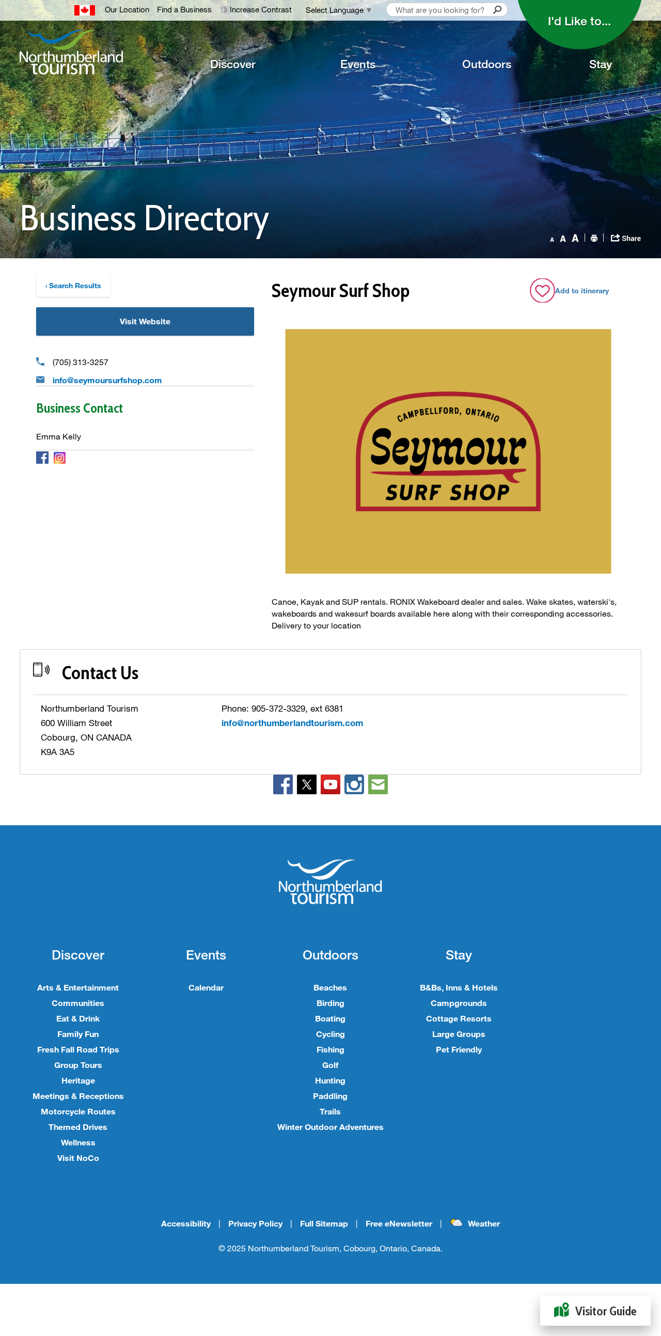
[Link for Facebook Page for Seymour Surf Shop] (42, 457)
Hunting (330, 1080)
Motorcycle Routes (78, 1111)
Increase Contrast (261, 9)
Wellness (78, 1142)
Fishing (330, 1049)
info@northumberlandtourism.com (292, 722)
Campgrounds (459, 1003)
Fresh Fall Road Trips (78, 1049)
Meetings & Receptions (78, 1096)
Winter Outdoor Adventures (330, 1126)
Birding (330, 1003)
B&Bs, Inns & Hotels (459, 987)
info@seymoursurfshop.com (107, 380)
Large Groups (458, 1034)
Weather (484, 1223)
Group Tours (78, 1065)
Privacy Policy (255, 1223)
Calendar (206, 987)
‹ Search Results (73, 285)
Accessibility (186, 1223)
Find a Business (184, 9)
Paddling (330, 1096)
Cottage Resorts (459, 1018)
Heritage (78, 1080)
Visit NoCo (78, 1157)
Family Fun (78, 1034)
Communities (78, 1003)
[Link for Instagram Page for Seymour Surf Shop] (60, 456)
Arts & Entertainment (78, 987)
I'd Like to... (579, 20)
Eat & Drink (78, 1018)
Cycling (330, 1034)
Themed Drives (78, 1126)
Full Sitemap (324, 1223)
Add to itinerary (582, 290)
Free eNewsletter (399, 1223)
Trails (330, 1111)
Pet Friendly (459, 1049)
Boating (330, 1018)
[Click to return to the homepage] (85, 52)
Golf (330, 1065)
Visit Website (145, 321)
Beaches (330, 987)
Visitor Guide (606, 1310)
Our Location (127, 9)
